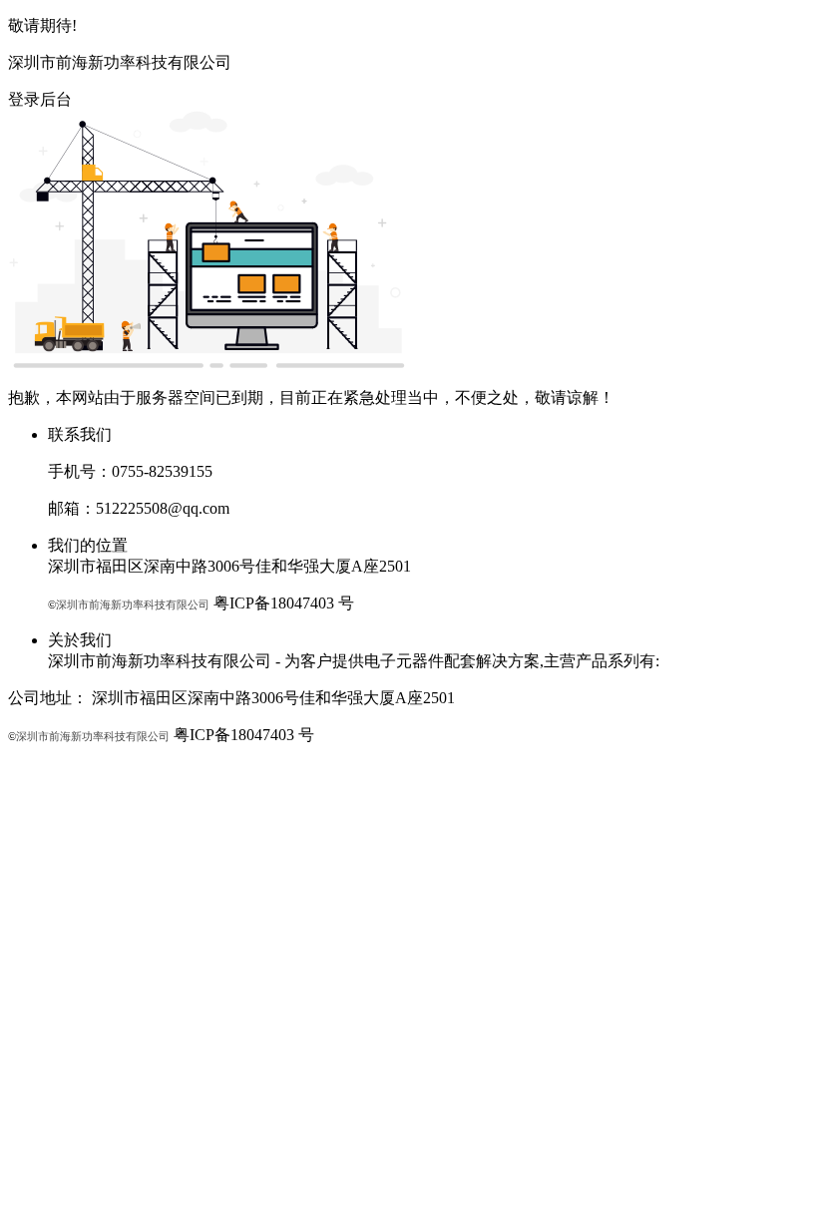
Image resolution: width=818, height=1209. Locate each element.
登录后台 (40, 99)
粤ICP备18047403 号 (283, 603)
